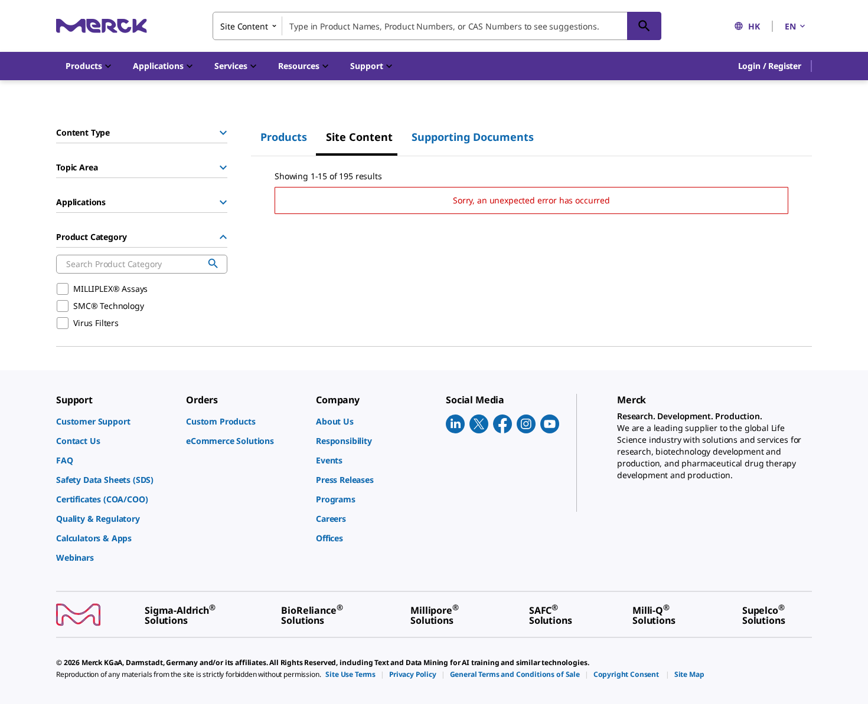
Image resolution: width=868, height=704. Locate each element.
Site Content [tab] (359, 137)
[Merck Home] (101, 25)
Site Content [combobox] (243, 26)
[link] (115, 421)
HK (754, 26)
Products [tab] (283, 137)
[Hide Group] (223, 237)
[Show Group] (223, 133)
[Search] (644, 26)
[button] (769, 66)
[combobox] (437, 26)
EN (790, 26)
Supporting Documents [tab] (473, 137)
